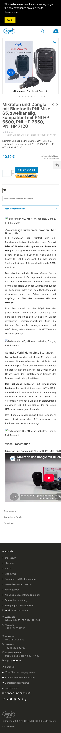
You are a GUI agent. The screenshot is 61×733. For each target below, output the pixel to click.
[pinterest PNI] (22, 699)
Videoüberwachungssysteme (20, 672)
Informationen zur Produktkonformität (18, 198)
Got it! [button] (10, 20)
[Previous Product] (53, 104)
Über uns (9, 563)
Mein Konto (10, 573)
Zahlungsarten (12, 589)
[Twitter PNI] (7, 699)
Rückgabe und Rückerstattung (20, 579)
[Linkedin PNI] (11, 699)
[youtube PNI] (15, 699)
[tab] (30, 209)
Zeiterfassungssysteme (17, 682)
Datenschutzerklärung (16, 600)
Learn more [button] (11, 12)
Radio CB (10, 667)
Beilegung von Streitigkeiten (19, 605)
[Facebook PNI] (3, 699)
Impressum (10, 557)
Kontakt (9, 568)
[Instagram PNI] (18, 699)
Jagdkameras (12, 688)
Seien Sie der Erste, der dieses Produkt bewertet (31, 135)
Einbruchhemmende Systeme (20, 677)
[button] (54, 44)
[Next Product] (57, 104)
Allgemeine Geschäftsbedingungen (22, 595)
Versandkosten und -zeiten (18, 584)
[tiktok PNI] (26, 699)
